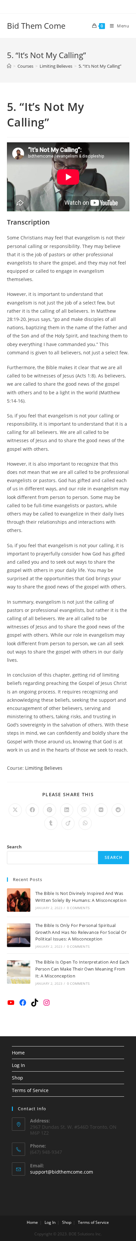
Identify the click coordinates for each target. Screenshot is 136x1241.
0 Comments (78, 907)
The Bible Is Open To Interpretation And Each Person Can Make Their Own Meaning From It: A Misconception (82, 969)
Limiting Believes (43, 768)
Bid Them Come (36, 25)
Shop (17, 1078)
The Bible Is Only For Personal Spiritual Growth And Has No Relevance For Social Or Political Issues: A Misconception (80, 932)
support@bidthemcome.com (61, 1172)
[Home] (9, 66)
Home (18, 1052)
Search (14, 847)
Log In (18, 1065)
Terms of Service (30, 1090)
